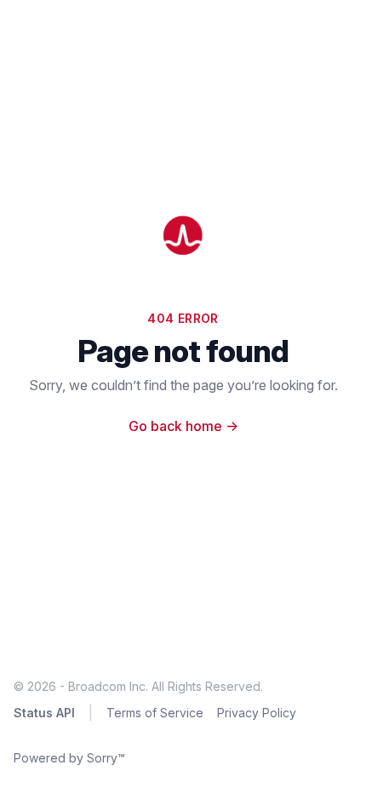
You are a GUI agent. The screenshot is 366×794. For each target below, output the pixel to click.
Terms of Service (154, 712)
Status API (44, 712)
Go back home (183, 425)
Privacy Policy (256, 712)
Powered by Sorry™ (69, 758)
